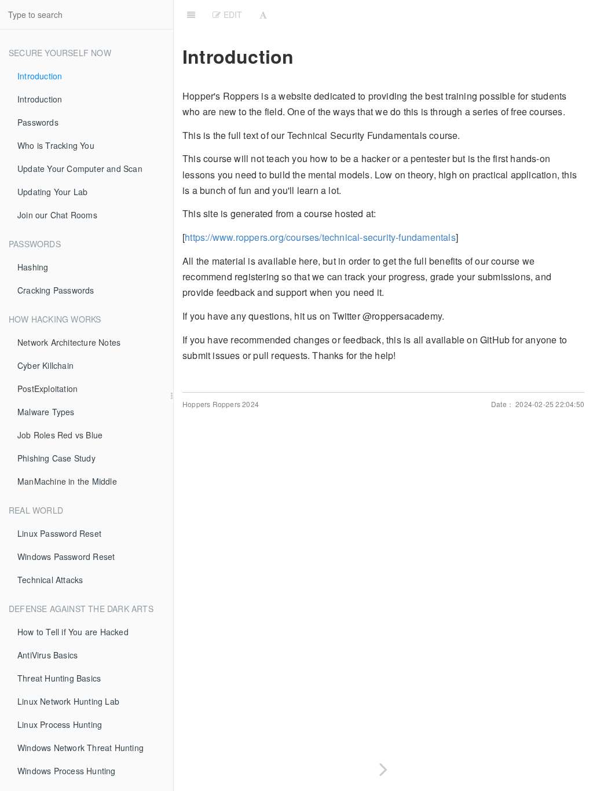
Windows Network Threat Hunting (80, 747)
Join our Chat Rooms (57, 215)
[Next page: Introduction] (383, 766)
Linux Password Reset (59, 533)
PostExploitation (47, 388)
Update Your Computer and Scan (79, 168)
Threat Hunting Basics (59, 678)
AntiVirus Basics (47, 655)
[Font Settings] (263, 14)
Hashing (32, 267)
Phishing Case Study (56, 458)
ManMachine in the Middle (67, 481)
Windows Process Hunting (66, 771)
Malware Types (46, 412)
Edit (231, 14)
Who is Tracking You (55, 145)
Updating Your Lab (52, 191)
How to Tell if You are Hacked (73, 632)
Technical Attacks (50, 579)
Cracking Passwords (55, 290)
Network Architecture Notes (68, 342)
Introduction (39, 76)
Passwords (37, 122)
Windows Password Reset (66, 556)
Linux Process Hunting (59, 724)
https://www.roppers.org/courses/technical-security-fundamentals (320, 237)
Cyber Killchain (45, 365)
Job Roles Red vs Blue (60, 435)
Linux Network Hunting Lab (68, 701)
